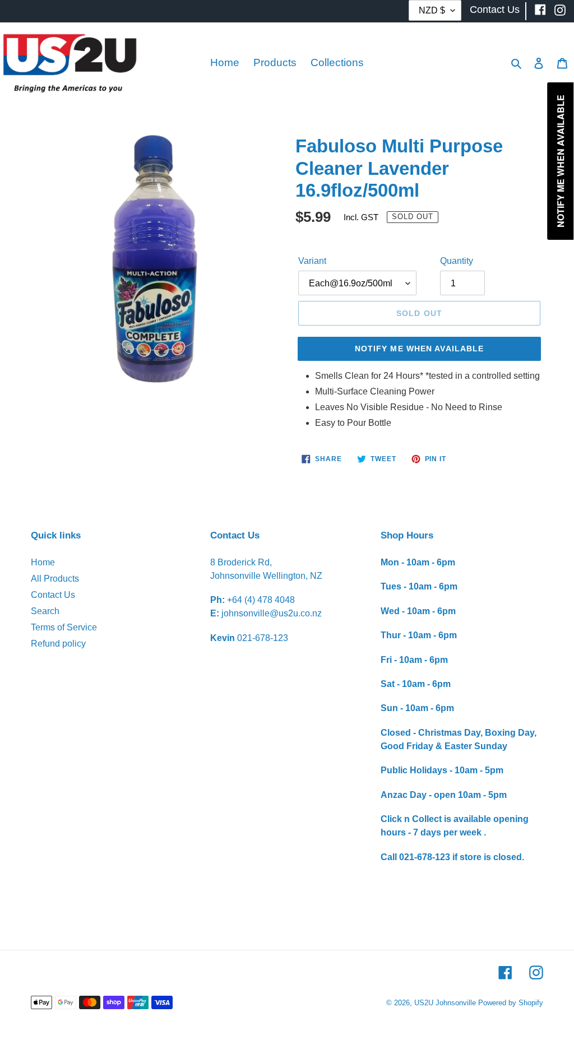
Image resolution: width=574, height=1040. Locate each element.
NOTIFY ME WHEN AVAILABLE (419, 348)
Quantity (456, 261)
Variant (312, 261)
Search (45, 611)
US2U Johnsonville (445, 1003)
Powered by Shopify (510, 1003)
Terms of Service (64, 627)
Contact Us (53, 595)
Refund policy (58, 643)
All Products (55, 578)
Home (43, 562)
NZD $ (432, 10)
